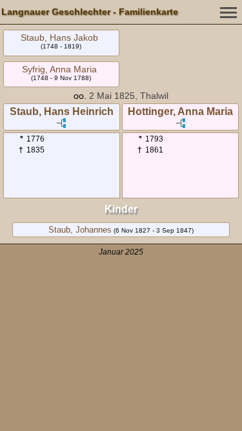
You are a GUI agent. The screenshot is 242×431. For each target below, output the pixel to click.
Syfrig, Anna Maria (59, 69)
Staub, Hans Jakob (59, 37)
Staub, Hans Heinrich (62, 111)
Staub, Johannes (80, 230)
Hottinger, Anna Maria (180, 111)
